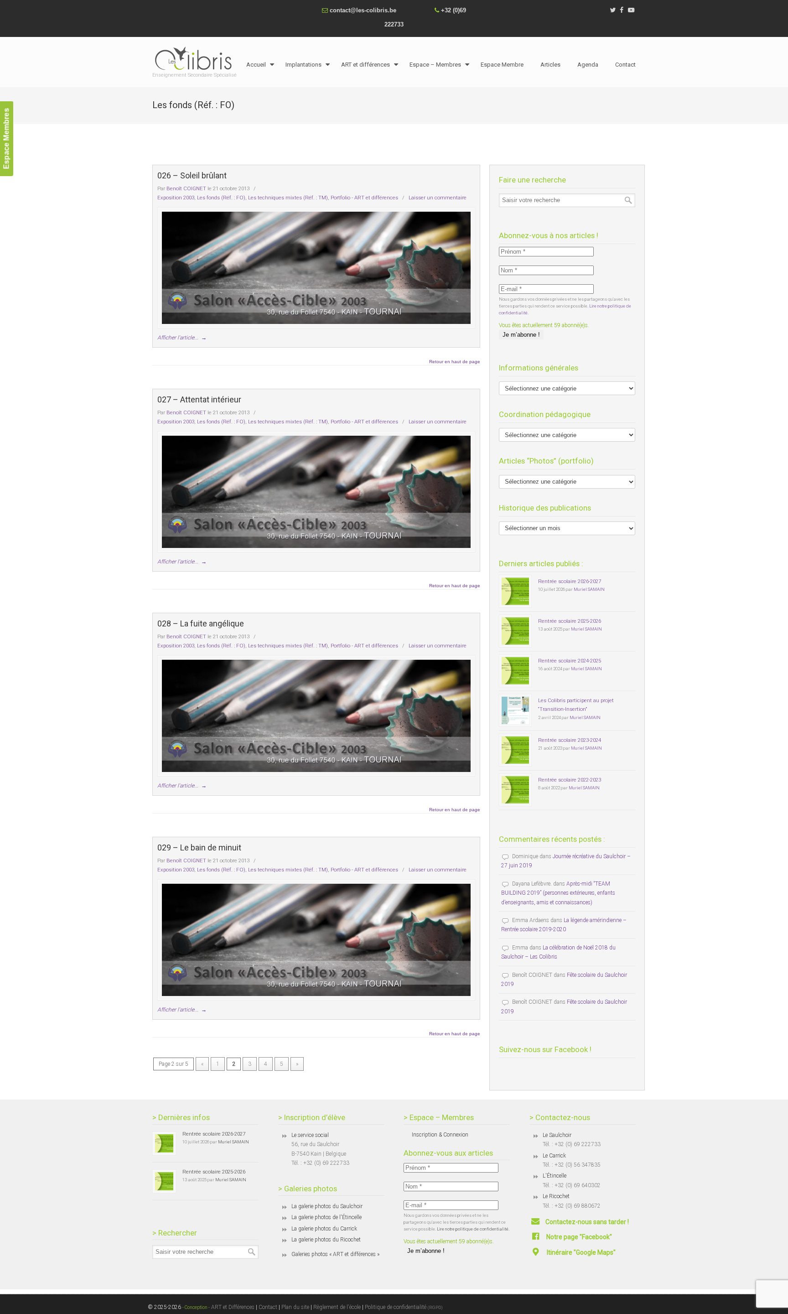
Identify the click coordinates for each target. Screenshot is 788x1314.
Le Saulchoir (557, 1135)
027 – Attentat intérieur (199, 399)
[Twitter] (612, 10)
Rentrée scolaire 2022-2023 (569, 780)
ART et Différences (232, 1307)
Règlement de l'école (337, 1307)
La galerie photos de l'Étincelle (326, 1217)
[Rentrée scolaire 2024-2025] (515, 670)
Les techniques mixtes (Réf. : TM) (288, 197)
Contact (268, 1307)
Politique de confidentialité (404, 1307)
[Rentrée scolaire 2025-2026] (515, 631)
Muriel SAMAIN (589, 589)
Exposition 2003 (175, 197)
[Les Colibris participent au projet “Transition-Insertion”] (515, 710)
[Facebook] (622, 10)
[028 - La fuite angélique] (316, 716)
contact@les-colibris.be (363, 10)
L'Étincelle (554, 1176)
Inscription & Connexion (440, 1135)
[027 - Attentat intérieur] (316, 492)
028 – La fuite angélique (200, 623)
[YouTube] (631, 10)
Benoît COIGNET (186, 188)
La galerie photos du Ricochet (326, 1239)
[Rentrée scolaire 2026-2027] (515, 591)
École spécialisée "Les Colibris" (195, 58)
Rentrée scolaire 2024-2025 (569, 660)
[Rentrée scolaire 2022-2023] (515, 789)
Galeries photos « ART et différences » (335, 1254)
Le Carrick (554, 1155)
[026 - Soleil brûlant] (316, 268)
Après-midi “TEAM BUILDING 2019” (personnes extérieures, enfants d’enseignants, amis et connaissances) (558, 893)
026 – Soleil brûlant (192, 175)
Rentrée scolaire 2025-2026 (569, 621)
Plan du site (295, 1307)
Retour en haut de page (454, 362)
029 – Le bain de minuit (199, 847)
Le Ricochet (556, 1196)
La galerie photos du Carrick (324, 1228)
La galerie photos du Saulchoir (327, 1206)
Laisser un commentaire (438, 197)
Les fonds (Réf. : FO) (221, 197)
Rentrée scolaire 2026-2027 (569, 581)
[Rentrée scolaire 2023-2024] (515, 750)
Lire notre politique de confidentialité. (473, 1228)
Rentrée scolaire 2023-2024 (569, 740)
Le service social (310, 1135)
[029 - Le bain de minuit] (316, 940)
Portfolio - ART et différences (364, 197)
